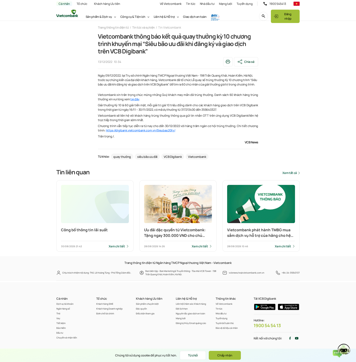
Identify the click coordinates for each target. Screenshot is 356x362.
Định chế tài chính (105, 313)
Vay (58, 318)
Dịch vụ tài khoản (64, 303)
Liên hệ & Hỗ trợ (164, 17)
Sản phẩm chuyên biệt (147, 303)
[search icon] (263, 16)
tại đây (134, 99)
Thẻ (58, 313)
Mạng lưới (225, 4)
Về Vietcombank (171, 4)
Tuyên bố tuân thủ (225, 323)
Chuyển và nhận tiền (66, 337)
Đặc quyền (141, 308)
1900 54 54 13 (267, 325)
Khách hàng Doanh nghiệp (109, 308)
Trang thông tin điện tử (113, 27)
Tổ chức (82, 4)
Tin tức (190, 4)
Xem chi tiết (117, 246)
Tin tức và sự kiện (143, 27)
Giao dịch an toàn (195, 17)
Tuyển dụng (245, 4)
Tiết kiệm (61, 323)
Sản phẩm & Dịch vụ (99, 17)
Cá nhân (64, 4)
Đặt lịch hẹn (182, 308)
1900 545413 (277, 4)
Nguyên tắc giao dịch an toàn (190, 313)
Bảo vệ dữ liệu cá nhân (227, 328)
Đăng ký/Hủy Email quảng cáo (191, 323)
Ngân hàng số (63, 308)
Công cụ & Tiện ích (132, 17)
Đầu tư (59, 332)
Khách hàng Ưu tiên (107, 4)
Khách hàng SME (104, 303)
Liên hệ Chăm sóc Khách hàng (191, 303)
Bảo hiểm (61, 328)
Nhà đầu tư (207, 4)
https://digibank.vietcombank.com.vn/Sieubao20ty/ (140, 130)
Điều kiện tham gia (145, 313)
